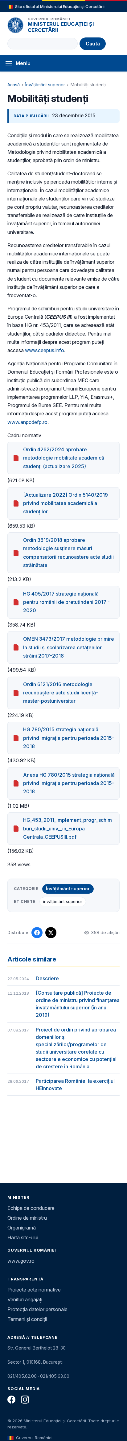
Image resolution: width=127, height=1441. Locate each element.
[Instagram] (25, 1400)
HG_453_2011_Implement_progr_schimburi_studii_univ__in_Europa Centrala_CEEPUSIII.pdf (67, 828)
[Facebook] (11, 1400)
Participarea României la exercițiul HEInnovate (75, 1084)
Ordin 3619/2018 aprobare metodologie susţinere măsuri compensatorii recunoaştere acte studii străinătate (68, 552)
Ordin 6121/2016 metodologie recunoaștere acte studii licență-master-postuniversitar (60, 692)
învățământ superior (62, 901)
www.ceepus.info (44, 350)
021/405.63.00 (54, 1376)
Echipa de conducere (31, 1208)
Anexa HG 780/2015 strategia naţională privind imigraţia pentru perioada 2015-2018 (69, 783)
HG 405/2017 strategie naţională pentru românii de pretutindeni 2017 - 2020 (66, 602)
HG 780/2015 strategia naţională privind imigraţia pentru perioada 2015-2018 (68, 737)
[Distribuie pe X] (50, 932)
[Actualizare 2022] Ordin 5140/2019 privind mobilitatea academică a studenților (65, 503)
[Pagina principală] (15, 25)
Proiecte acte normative (34, 1290)
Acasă (13, 84)
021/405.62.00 (22, 1376)
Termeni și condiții (27, 1319)
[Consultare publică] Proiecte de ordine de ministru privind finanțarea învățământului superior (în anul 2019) (78, 1004)
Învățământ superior (45, 84)
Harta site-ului (22, 1237)
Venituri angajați (24, 1299)
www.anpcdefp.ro (27, 422)
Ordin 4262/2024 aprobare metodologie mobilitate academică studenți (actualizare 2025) (63, 457)
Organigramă (21, 1228)
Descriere (47, 978)
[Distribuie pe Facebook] (37, 932)
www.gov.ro (21, 1261)
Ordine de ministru (27, 1218)
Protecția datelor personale (37, 1309)
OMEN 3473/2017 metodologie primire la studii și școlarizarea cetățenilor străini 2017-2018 (68, 647)
